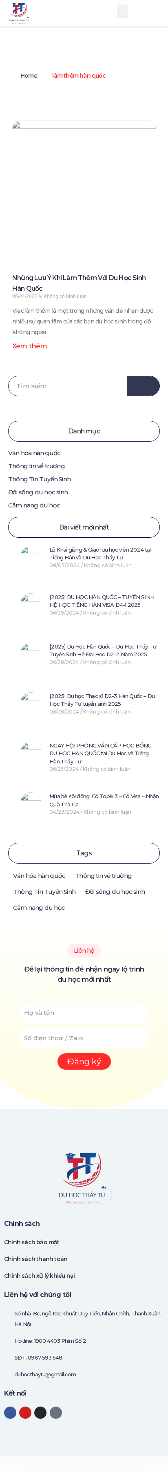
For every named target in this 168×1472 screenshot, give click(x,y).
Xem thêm (29, 346)
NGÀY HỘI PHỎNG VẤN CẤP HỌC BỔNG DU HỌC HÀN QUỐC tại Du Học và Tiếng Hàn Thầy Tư (100, 753)
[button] (122, 11)
